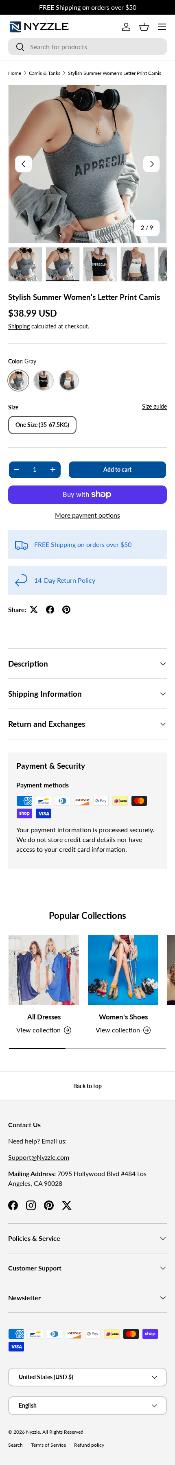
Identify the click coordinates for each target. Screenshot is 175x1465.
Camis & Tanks (44, 73)
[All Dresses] (44, 970)
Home (14, 73)
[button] (144, 27)
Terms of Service (48, 1445)
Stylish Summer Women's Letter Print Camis (114, 73)
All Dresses (44, 1016)
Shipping (19, 326)
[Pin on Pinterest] (66, 609)
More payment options (87, 515)
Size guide (154, 406)
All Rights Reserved (62, 1432)
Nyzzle (33, 1432)
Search (15, 1445)
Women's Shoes (123, 1016)
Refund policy (89, 1445)
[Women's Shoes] (123, 970)
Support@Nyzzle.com (38, 1157)
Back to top (87, 1085)
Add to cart (117, 469)
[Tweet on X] (34, 609)
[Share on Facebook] (50, 609)
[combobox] (87, 46)
